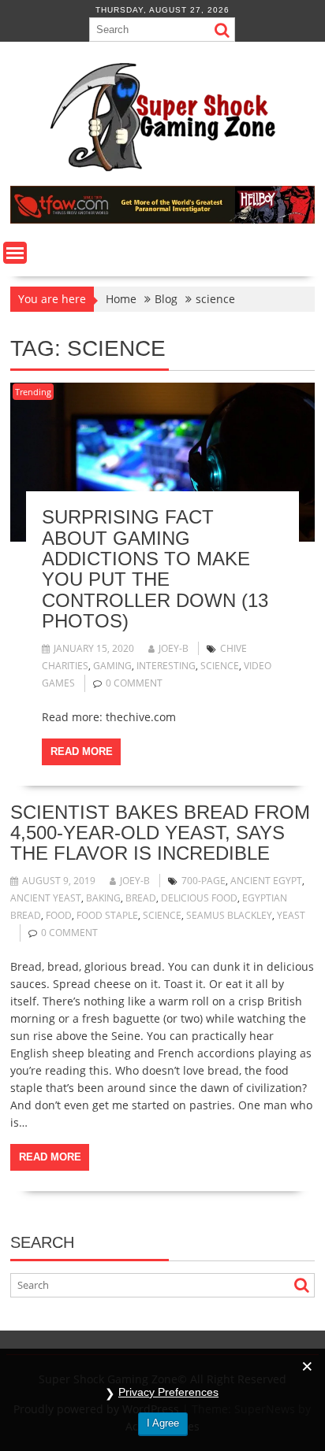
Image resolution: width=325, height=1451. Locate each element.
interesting (166, 665)
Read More (81, 751)
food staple (107, 915)
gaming (112, 665)
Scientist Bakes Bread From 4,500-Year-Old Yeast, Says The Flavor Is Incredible (160, 832)
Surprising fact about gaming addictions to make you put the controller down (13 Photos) (155, 568)
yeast (291, 915)
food (59, 915)
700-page (203, 880)
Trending (33, 392)
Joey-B (174, 648)
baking (103, 898)
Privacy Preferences (168, 1392)
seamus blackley (229, 915)
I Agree (163, 1423)
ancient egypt (266, 880)
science (219, 665)
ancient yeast (45, 898)
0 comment (134, 683)
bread (140, 898)
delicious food (199, 898)
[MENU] (15, 253)
